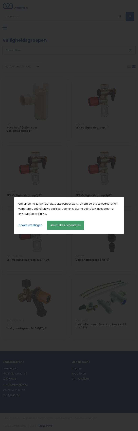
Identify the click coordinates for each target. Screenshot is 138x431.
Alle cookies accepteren (65, 225)
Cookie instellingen (30, 225)
